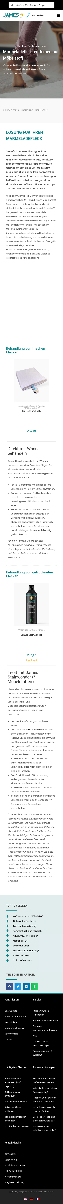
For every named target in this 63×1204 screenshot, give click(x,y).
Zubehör (35, 408)
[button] (9, 986)
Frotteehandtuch (31, 411)
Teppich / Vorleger (36, 630)
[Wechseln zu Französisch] (37, 1199)
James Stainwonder (31, 634)
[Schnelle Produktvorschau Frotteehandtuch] (51, 364)
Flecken (15, 110)
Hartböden (21, 406)
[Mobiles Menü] (57, 15)
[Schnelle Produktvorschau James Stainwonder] (51, 588)
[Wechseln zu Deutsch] (31, 1199)
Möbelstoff (32, 406)
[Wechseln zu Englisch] (26, 1199)
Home (6, 110)
